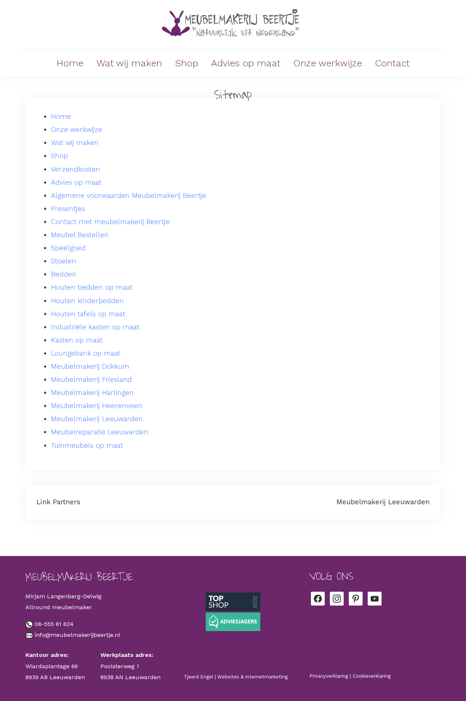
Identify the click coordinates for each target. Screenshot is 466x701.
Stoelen (63, 261)
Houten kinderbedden (87, 301)
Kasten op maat (77, 340)
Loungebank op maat (86, 353)
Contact (392, 63)
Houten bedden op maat (92, 287)
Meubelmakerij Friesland (91, 379)
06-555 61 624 (54, 623)
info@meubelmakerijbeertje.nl (77, 634)
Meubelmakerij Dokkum (90, 366)
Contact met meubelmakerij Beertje (110, 222)
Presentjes (68, 208)
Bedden (63, 274)
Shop (186, 63)
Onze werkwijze (327, 63)
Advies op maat (245, 63)
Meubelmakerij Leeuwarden (97, 419)
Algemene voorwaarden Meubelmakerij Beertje (128, 195)
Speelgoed (68, 248)
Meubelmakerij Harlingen (92, 392)
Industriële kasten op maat (95, 327)
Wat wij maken (129, 63)
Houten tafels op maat (88, 314)
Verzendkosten (75, 169)
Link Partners (58, 502)
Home (69, 63)
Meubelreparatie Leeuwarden (99, 432)
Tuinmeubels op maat (87, 445)
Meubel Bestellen (79, 235)
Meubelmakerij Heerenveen (96, 406)
